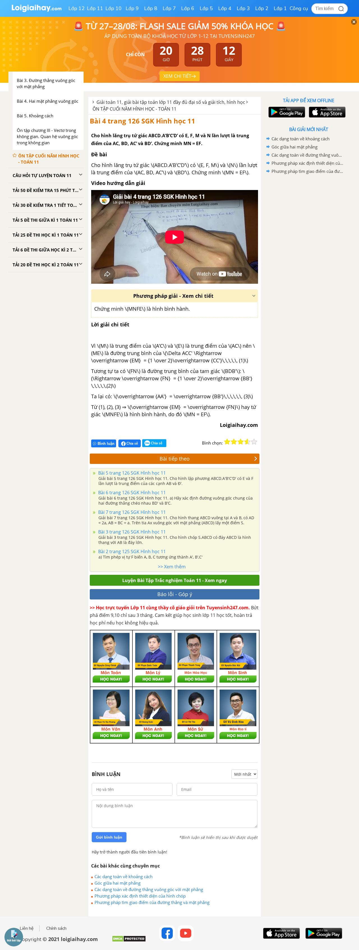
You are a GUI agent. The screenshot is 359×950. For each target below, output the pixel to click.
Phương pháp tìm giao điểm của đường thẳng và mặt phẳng (152, 902)
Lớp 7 (169, 8)
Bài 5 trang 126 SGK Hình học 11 (131, 473)
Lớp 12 (76, 8)
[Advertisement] (308, 264)
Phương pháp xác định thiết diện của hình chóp (140, 896)
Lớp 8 (150, 8)
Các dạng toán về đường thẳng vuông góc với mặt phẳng (149, 889)
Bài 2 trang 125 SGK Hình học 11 (131, 551)
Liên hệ (27, 928)
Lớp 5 (206, 8)
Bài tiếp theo (175, 458)
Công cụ (299, 8)
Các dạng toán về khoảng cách (124, 876)
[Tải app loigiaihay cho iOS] (326, 112)
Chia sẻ (132, 443)
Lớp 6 (187, 8)
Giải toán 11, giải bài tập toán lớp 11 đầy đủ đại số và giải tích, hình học (170, 102)
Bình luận (106, 443)
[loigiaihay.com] (36, 10)
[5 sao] (254, 441)
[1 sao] (227, 441)
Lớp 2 (261, 8)
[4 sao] (247, 441)
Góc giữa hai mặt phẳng (118, 883)
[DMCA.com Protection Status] (129, 940)
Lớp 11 (95, 8)
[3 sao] (240, 441)
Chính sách (56, 928)
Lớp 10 (113, 8)
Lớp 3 (243, 8)
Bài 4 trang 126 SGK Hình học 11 (142, 120)
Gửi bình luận (109, 837)
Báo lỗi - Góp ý (174, 594)
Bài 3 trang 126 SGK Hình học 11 (131, 532)
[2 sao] (234, 441)
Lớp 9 (132, 8)
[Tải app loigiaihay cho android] (286, 112)
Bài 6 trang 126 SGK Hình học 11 (131, 492)
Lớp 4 (224, 8)
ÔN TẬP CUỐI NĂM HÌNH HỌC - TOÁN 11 (134, 109)
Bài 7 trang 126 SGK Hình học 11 (131, 512)
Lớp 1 (280, 8)
